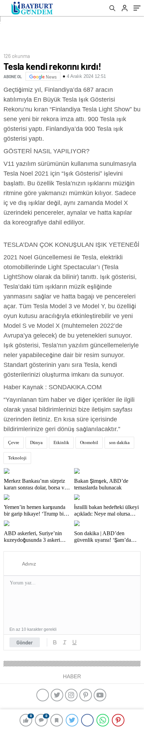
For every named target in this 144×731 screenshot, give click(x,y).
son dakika (119, 442)
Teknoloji (17, 457)
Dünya (36, 442)
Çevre (13, 442)
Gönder (24, 642)
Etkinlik (61, 442)
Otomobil (89, 442)
